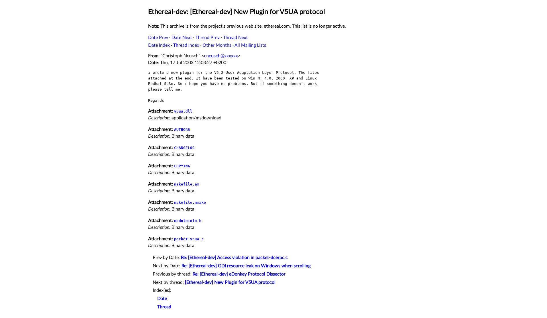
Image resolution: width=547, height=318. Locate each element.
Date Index (159, 45)
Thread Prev (207, 37)
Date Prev (158, 37)
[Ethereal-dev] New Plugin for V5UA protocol (230, 282)
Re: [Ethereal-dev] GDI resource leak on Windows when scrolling (246, 266)
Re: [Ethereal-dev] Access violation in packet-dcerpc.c (234, 257)
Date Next (182, 37)
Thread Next (235, 37)
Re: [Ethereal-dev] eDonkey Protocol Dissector (239, 274)
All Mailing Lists (250, 45)
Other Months (217, 45)
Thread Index (186, 45)
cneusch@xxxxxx (221, 56)
